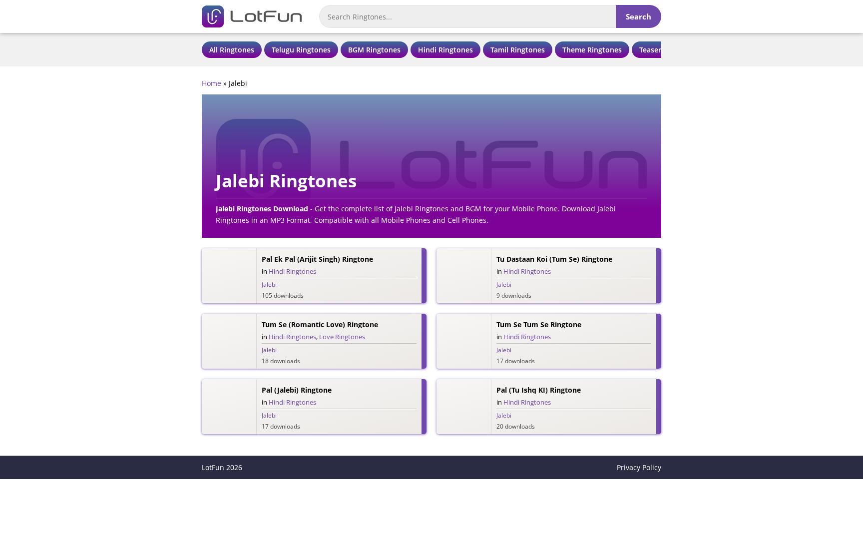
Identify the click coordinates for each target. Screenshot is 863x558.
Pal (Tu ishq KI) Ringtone (538, 390)
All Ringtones (231, 49)
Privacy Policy (639, 467)
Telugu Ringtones (301, 49)
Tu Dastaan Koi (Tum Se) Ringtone (554, 259)
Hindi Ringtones (445, 49)
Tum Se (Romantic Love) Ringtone (320, 324)
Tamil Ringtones (517, 49)
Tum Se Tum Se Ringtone (538, 324)
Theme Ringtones (592, 49)
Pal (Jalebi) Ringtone (297, 390)
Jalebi (269, 284)
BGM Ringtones (374, 49)
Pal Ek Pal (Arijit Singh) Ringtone (317, 259)
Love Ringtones (342, 336)
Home (211, 83)
